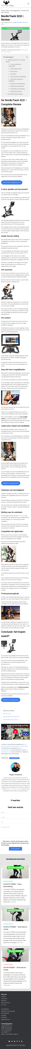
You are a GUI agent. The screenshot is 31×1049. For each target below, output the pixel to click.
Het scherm (13, 74)
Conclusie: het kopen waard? (15, 94)
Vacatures (4, 998)
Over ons (3, 1005)
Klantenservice (5, 1019)
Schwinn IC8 (6, 713)
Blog (7, 10)
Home (3, 10)
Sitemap (3, 1015)
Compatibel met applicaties (17, 88)
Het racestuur (13, 71)
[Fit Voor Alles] (8, 4)
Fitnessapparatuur (15, 10)
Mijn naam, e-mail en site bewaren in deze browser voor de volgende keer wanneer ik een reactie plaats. (15, 843)
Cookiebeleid (5, 1009)
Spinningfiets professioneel (11, 716)
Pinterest (17, 1042)
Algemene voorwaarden (8, 1011)
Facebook (19, 1042)
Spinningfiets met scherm (10, 719)
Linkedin (22, 1042)
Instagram (18, 789)
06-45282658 (7, 1030)
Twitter (13, 789)
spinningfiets (21, 515)
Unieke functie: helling (15, 68)
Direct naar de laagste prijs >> (11, 182)
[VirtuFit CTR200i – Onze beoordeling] (15, 873)
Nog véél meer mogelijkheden (18, 76)
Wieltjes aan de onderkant (17, 86)
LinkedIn (9, 789)
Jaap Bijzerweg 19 (6, 1026)
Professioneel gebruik (16, 91)
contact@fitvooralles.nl (11, 1034)
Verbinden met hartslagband (17, 83)
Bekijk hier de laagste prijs (10, 483)
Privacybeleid (5, 1013)
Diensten (3, 1000)
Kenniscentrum (5, 1002)
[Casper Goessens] (15, 767)
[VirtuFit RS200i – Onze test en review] (15, 957)
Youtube (9, 1042)
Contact (3, 996)
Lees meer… (13, 902)
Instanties (4, 1017)
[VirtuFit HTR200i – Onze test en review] (15, 916)
